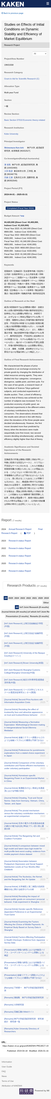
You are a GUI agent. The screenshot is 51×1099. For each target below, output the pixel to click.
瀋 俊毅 (7, 164)
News (4, 1076)
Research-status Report (20, 541)
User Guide (7, 1067)
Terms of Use (8, 1081)
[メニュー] (48, 3)
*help (22, 216)
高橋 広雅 (8, 177)
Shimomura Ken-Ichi (14, 148)
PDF (28, 533)
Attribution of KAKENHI (12, 1086)
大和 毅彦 (8, 171)
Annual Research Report (20, 529)
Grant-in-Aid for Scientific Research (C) (21, 79)
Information (7, 1062)
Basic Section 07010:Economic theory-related (24, 120)
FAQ (4, 1071)
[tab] (27, 585)
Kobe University (11, 134)
